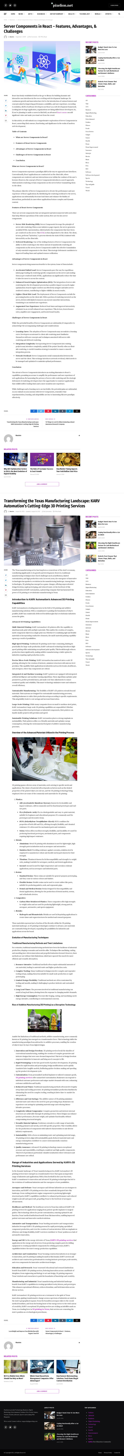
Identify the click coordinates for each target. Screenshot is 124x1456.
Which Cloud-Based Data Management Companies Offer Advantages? (41, 1378)
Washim (12, 37)
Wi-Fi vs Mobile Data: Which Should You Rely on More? (14, 1377)
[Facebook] (6, 101)
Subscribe (114, 5)
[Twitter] (6, 106)
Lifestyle (88, 153)
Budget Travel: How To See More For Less (107, 48)
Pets (87, 166)
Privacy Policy (108, 1452)
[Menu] (5, 14)
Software (88, 172)
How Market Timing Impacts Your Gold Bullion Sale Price (67, 470)
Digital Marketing (91, 113)
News (21, 14)
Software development (93, 175)
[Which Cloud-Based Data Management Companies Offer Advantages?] (42, 1366)
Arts (30, 14)
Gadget (88, 135)
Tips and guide (90, 184)
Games (88, 138)
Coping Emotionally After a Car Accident (109, 59)
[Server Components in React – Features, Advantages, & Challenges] (42, 66)
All (87, 100)
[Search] (119, 14)
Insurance (89, 150)
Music (87, 159)
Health (71, 14)
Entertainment (56, 14)
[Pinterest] (6, 115)
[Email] (6, 120)
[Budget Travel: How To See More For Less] (91, 49)
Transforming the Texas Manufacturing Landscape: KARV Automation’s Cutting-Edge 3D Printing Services (23, 424)
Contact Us (117, 1452)
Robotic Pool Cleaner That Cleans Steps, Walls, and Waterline (107, 84)
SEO (87, 169)
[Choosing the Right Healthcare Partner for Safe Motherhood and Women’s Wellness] (91, 71)
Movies (88, 156)
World (97, 14)
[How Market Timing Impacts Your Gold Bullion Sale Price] (68, 459)
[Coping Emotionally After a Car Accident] (91, 60)
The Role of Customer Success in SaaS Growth (41, 470)
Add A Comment (42, 484)
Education (89, 116)
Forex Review (90, 131)
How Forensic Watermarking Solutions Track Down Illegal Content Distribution (67, 1378)
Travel (88, 187)
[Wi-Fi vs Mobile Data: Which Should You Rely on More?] (16, 1366)
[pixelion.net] (62, 5)
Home (13, 14)
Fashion (88, 122)
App (87, 103)
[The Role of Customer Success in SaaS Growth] (42, 459)
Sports (108, 14)
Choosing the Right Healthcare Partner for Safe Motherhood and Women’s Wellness (109, 71)
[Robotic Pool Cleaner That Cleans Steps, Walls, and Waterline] (91, 84)
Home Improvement (92, 147)
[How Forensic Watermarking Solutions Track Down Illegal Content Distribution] (68, 1366)
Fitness (88, 125)
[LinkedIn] (6, 111)
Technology (84, 14)
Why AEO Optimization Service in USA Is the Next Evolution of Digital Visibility (15, 471)
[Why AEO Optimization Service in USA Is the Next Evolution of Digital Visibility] (16, 459)
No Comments (33, 37)
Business (41, 14)
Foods (87, 128)
